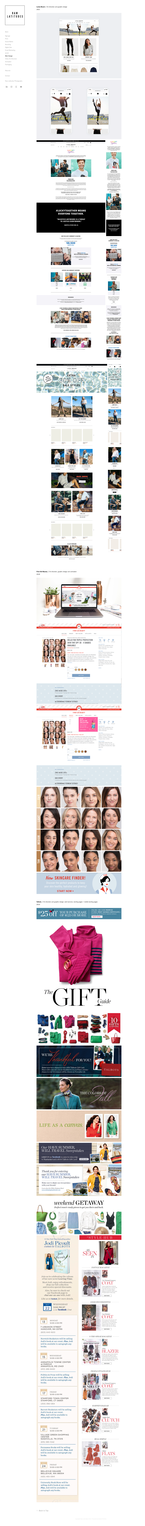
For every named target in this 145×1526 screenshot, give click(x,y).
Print (6, 39)
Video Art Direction (11, 59)
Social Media (9, 42)
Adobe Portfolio (102, 1519)
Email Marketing (10, 50)
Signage (7, 36)
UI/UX (7, 53)
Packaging (8, 64)
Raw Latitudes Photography (13, 81)
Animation (8, 62)
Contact (7, 76)
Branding (8, 44)
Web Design (9, 56)
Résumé (7, 70)
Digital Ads (8, 47)
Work (6, 32)
